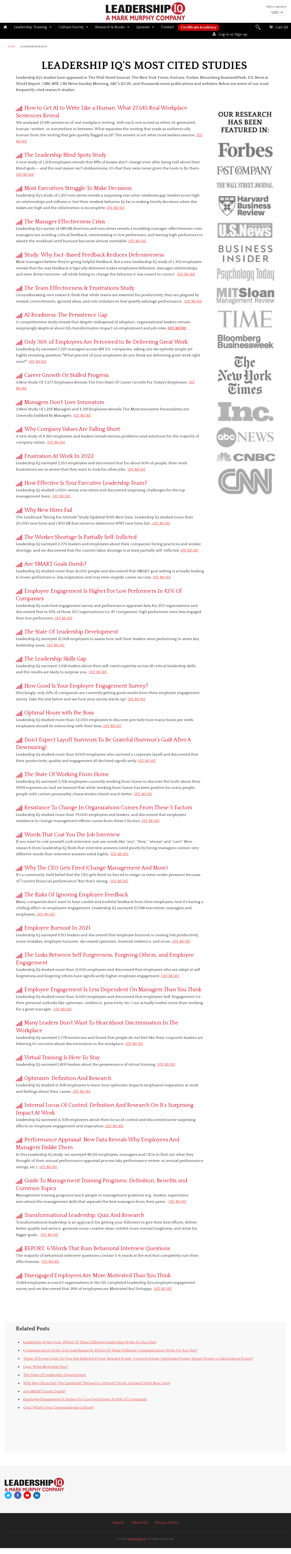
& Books (110, 27)
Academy (198, 27)
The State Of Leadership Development (54, 1375)
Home (11, 46)
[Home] (5, 27)
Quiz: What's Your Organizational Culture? (58, 1407)
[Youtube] (27, 1495)
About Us (140, 1523)
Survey (71, 27)
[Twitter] (8, 1495)
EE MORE (162, 523)
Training (30, 27)
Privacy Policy (166, 1523)
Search (118, 1523)
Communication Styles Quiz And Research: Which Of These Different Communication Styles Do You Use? (110, 1350)
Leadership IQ (137, 1538)
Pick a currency (276, 6)
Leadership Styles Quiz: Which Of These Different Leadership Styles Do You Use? (90, 1342)
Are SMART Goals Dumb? (44, 1391)
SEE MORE (25, 175)
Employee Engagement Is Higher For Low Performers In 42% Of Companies (85, 1399)
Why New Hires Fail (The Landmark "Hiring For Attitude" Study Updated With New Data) (96, 1383)
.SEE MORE (112, 726)
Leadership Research (33, 46)
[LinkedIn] (36, 1495)
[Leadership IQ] (145, 11)
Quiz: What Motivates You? (45, 1367)
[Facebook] (17, 1495)
